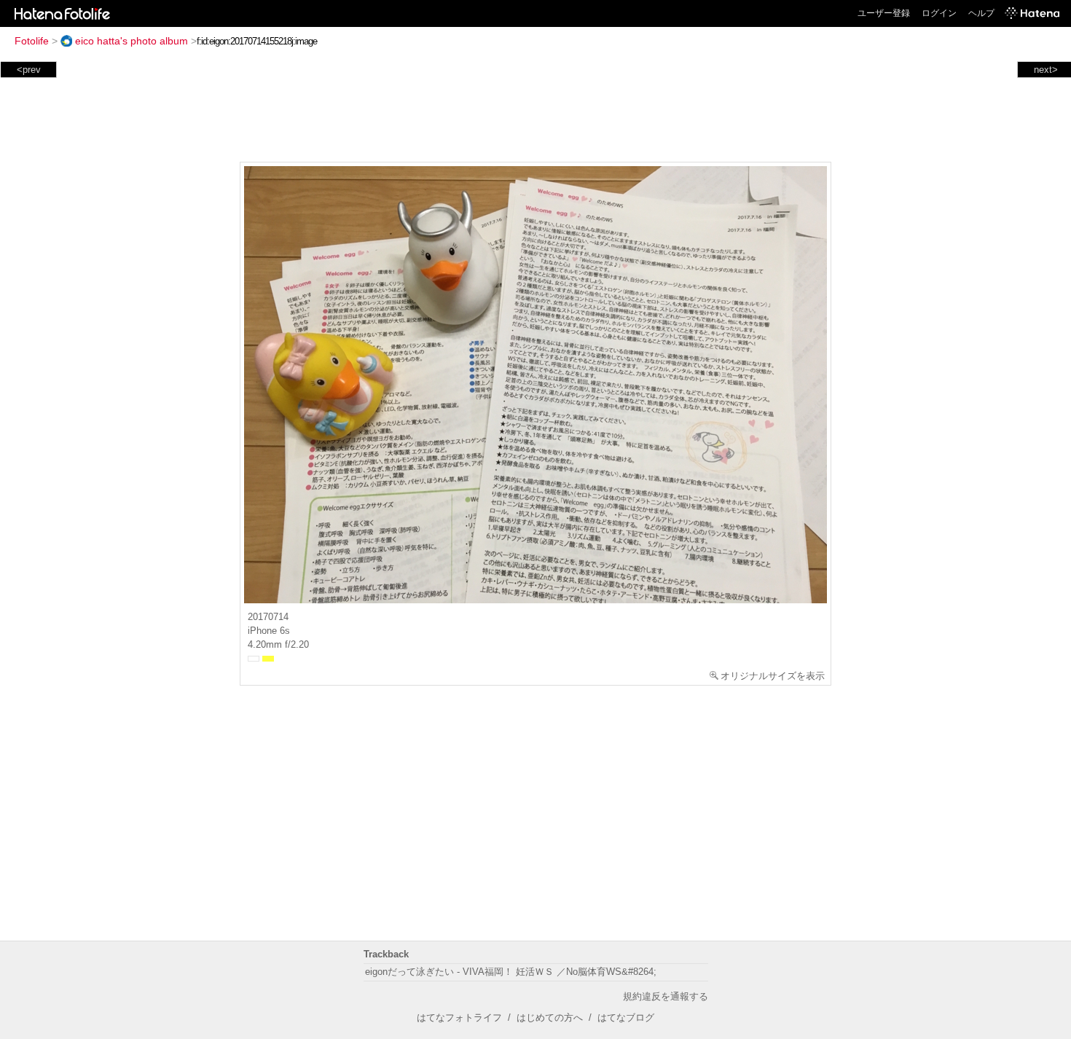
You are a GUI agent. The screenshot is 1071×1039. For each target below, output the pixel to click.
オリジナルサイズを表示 (773, 675)
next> (1046, 69)
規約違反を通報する (665, 996)
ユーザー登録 (884, 13)
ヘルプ (981, 13)
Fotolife (32, 41)
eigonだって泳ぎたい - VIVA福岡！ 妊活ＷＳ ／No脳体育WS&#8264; (510, 971)
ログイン (939, 13)
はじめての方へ (550, 1017)
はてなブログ (625, 1017)
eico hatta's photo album (131, 41)
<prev (29, 69)
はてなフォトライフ (459, 1017)
